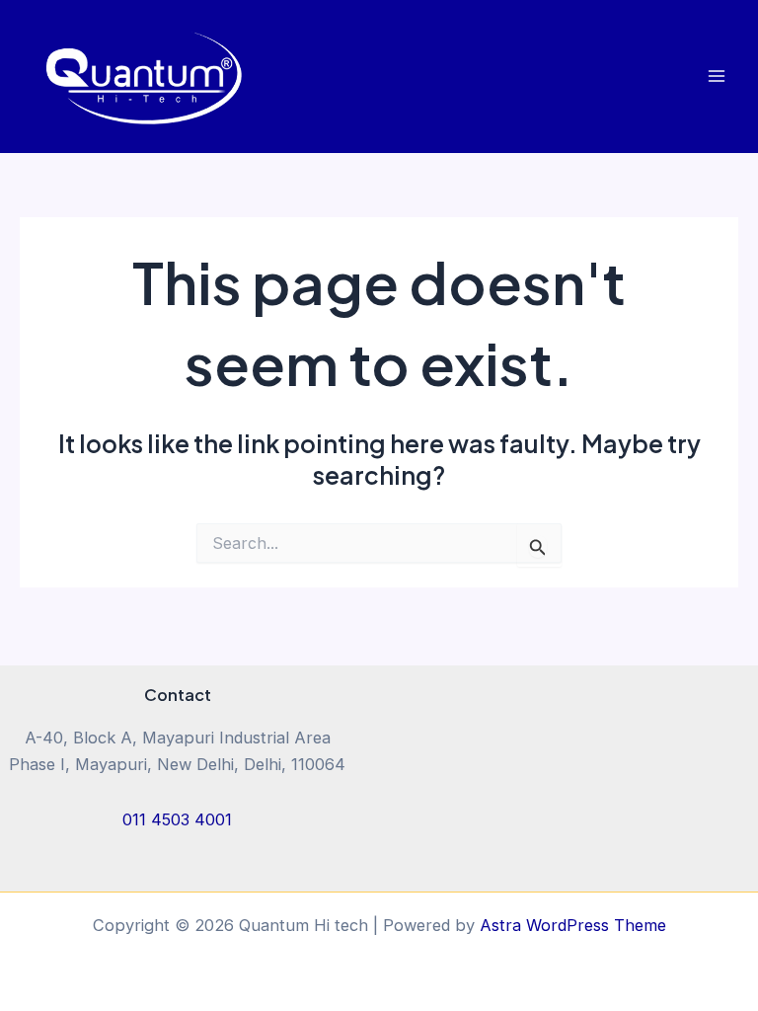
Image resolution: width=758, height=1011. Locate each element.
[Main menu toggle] (716, 76)
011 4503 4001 (177, 819)
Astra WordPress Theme (573, 925)
